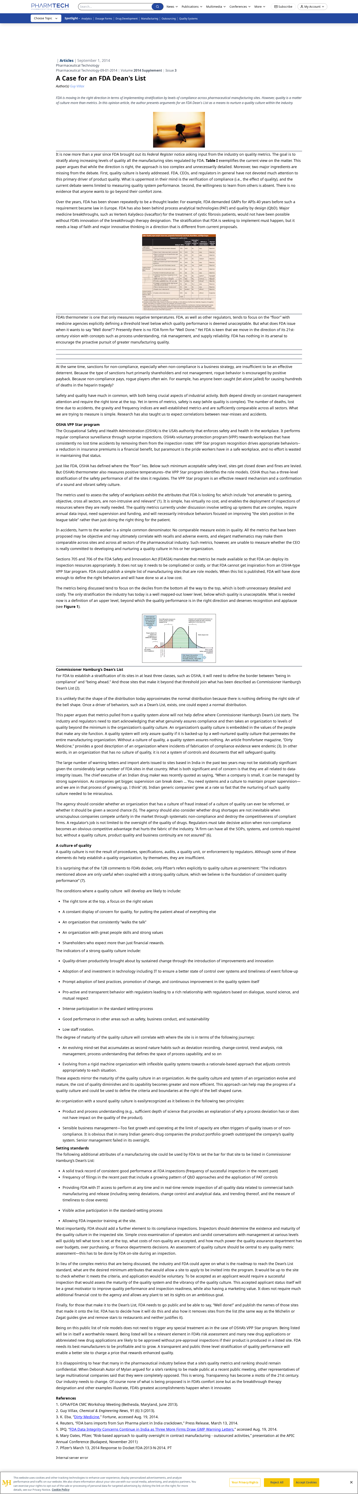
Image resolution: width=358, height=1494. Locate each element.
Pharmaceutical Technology (77, 65)
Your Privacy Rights (245, 1482)
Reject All (276, 1482)
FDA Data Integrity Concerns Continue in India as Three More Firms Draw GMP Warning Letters (151, 1429)
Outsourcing (169, 18)
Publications (190, 7)
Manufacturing (149, 18)
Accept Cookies (306, 1482)
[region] (179, 1483)
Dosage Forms (103, 18)
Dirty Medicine (86, 1416)
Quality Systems (188, 18)
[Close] (351, 1482)
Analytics (86, 18)
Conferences (238, 7)
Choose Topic (43, 18)
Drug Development (127, 18)
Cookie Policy (60, 1490)
